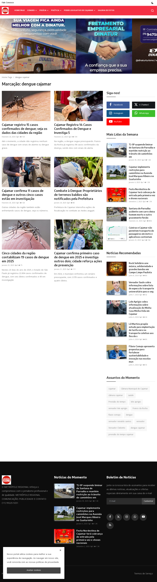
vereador (140, 421)
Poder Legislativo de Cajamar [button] (78, 10)
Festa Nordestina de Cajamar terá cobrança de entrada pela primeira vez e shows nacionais (142, 194)
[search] (152, 10)
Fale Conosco (8, 2)
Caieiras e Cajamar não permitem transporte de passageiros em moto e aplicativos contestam (141, 232)
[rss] (110, 525)
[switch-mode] (152, 3)
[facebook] (110, 517)
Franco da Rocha (140, 408)
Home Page (19, 10)
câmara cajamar (116, 395)
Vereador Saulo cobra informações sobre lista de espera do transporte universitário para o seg (141, 287)
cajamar (112, 389)
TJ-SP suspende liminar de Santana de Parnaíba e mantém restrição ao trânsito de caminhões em (142, 150)
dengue (129, 415)
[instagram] (126, 517)
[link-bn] (78, 46)
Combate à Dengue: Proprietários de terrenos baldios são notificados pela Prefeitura (78, 194)
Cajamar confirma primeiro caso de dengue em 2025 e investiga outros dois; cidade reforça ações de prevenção (78, 259)
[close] (60, 550)
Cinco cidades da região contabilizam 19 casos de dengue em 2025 (25, 257)
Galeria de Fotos (106, 10)
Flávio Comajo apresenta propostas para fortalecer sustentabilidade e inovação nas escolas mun (142, 354)
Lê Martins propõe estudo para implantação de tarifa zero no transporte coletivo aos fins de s (142, 330)
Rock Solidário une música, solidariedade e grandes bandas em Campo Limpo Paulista (141, 268)
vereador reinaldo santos (120, 421)
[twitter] (118, 517)
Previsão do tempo (117, 402)
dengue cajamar (138, 428)
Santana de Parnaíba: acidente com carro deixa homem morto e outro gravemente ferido (142, 213)
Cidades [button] (31, 10)
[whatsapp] (134, 517)
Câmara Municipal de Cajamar (134, 389)
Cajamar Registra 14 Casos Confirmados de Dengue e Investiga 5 (73, 128)
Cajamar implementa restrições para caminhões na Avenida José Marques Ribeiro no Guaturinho (141, 173)
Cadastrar (148, 501)
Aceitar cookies (34, 570)
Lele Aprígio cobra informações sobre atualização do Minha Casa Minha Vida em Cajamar (140, 307)
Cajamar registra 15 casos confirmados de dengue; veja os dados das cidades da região (24, 128)
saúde (131, 395)
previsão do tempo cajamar (121, 434)
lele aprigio (136, 402)
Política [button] (55, 10)
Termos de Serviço (143, 574)
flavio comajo (115, 415)
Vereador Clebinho (117, 428)
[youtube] (143, 517)
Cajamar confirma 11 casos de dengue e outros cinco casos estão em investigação (22, 194)
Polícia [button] (42, 10)
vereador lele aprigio (118, 408)
